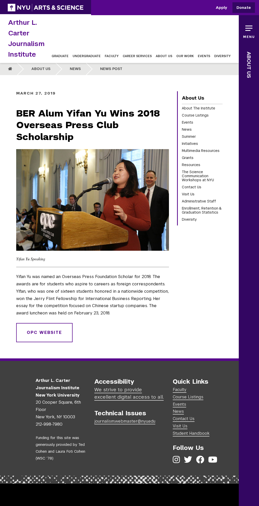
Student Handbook (191, 433)
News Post (111, 68)
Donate (243, 7)
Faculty (179, 389)
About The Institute (198, 108)
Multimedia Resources (201, 150)
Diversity (189, 219)
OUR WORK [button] (185, 56)
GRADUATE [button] (60, 56)
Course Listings (195, 115)
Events (187, 122)
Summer (189, 136)
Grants (187, 157)
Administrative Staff (199, 201)
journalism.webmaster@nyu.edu (124, 421)
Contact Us (191, 187)
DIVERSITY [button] (222, 56)
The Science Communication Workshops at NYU (198, 176)
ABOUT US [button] (164, 56)
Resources (191, 165)
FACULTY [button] (112, 56)
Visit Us (188, 194)
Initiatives (190, 143)
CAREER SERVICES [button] (137, 56)
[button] (249, 30)
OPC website (44, 332)
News (75, 68)
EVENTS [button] (204, 56)
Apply (221, 7)
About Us (41, 68)
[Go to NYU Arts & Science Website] (45, 7)
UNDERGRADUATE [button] (87, 56)
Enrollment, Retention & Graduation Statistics (201, 210)
